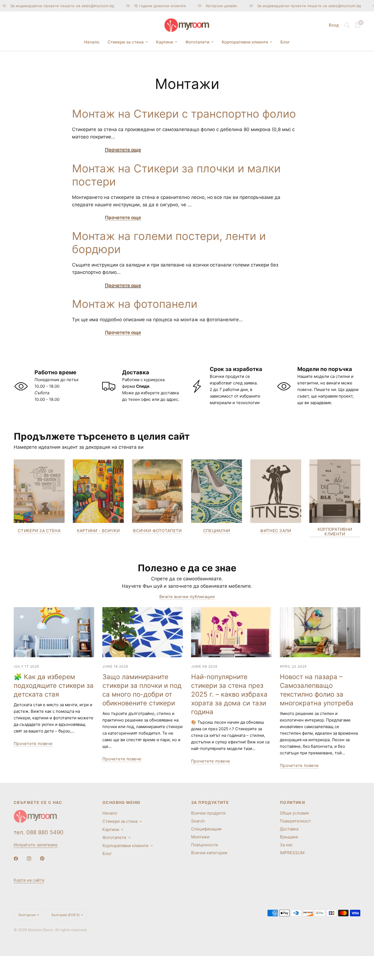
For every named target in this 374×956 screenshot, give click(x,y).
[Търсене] (347, 25)
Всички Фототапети (157, 530)
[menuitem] (91, 42)
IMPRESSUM (292, 852)
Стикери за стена (126, 42)
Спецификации (206, 829)
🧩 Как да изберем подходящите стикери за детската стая (54, 685)
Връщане (289, 836)
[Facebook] (20, 859)
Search (198, 821)
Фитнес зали (275, 530)
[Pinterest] (46, 859)
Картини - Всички (98, 530)
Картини (164, 42)
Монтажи (200, 836)
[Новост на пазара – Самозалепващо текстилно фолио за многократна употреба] (320, 632)
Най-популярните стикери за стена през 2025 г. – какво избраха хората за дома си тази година (229, 694)
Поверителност (295, 821)
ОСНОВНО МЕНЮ (121, 802)
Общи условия (294, 813)
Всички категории (209, 852)
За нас (286, 844)
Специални (216, 530)
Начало (91, 42)
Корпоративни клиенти (245, 42)
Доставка (289, 829)
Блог (285, 42)
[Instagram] (33, 859)
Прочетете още (123, 149)
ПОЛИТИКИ (292, 802)
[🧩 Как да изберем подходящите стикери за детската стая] (54, 632)
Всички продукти (208, 813)
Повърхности (204, 844)
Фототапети (197, 42)
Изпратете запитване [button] (36, 844)
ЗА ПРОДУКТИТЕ (210, 802)
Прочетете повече (33, 743)
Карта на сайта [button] (29, 880)
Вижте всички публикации (187, 596)
